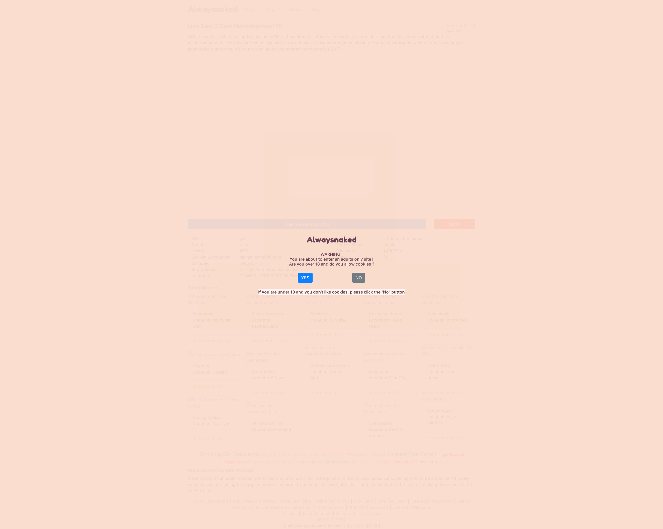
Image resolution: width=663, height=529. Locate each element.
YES (305, 277)
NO (359, 277)
